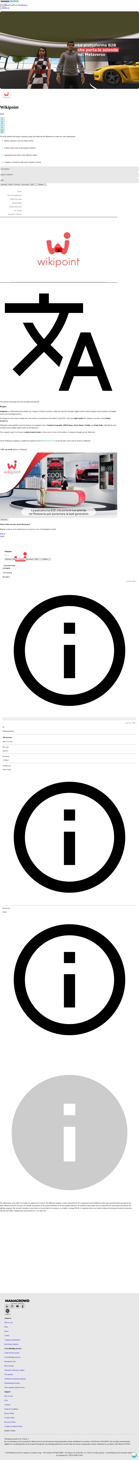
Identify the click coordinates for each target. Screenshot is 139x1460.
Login (2, 8)
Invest (3, 5)
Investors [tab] (17, 184)
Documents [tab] (25, 184)
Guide (21, 5)
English (7, 1314)
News (25, 5)
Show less (4, 519)
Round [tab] (10, 184)
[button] (13, 191)
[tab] (34, 184)
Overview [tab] (4, 184)
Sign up (6, 8)
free (53, 441)
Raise (8, 5)
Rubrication (47, 441)
